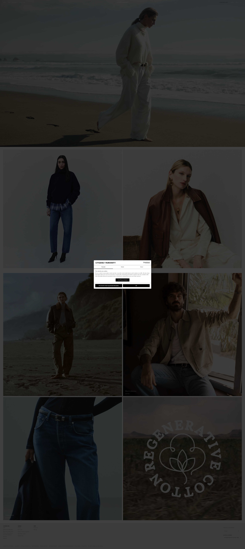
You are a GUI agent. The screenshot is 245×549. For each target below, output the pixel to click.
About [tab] (141, 266)
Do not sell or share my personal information (109, 285)
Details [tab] (122, 266)
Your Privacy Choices (122, 280)
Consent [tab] (103, 266)
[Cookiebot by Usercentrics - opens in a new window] (144, 263)
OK (136, 285)
